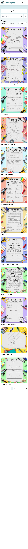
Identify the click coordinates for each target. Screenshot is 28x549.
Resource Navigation (9, 11)
